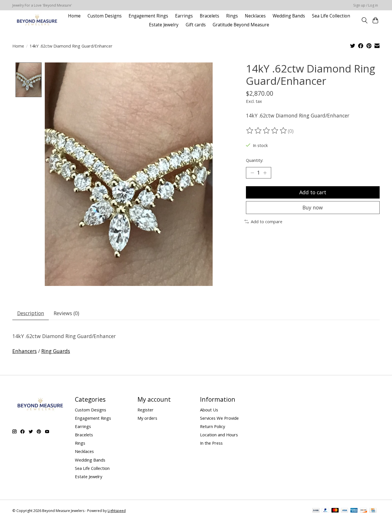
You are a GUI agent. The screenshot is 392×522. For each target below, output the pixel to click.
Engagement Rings (148, 16)
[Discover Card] (363, 511)
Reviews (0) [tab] (66, 313)
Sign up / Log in (365, 5)
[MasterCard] (335, 511)
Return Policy (212, 426)
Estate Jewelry (163, 25)
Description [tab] (30, 313)
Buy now (312, 207)
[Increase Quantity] (265, 173)
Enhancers (24, 351)
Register (145, 410)
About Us (209, 410)
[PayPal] (325, 511)
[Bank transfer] (316, 511)
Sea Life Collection (331, 16)
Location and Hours (219, 434)
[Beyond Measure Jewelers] (36, 20)
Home (74, 16)
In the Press (211, 443)
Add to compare (266, 221)
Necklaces (255, 16)
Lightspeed (117, 510)
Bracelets (209, 16)
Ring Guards (55, 351)
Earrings (184, 16)
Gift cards (196, 25)
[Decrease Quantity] (252, 173)
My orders (147, 418)
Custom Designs (105, 16)
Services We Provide (219, 418)
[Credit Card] (373, 511)
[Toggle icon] (364, 20)
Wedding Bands (289, 16)
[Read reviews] (267, 130)
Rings (232, 16)
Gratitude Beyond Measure (241, 25)
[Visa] (344, 511)
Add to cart (312, 192)
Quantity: (254, 160)
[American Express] (354, 511)
